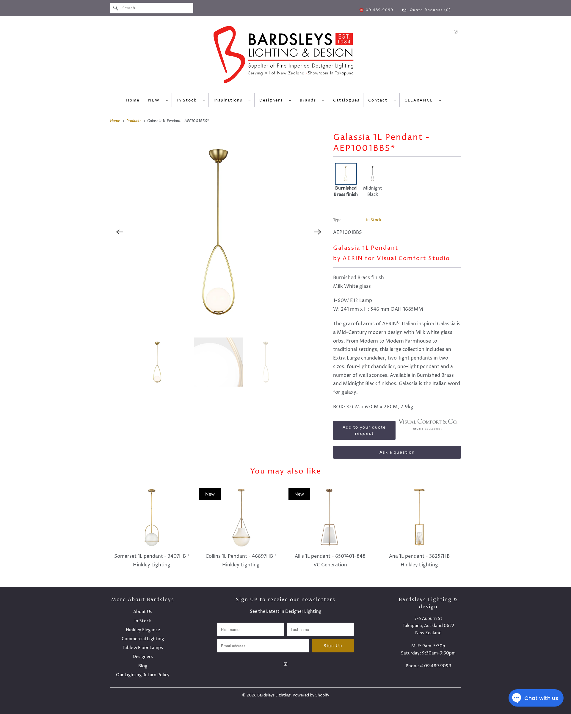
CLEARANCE (420, 100)
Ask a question (397, 452)
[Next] (317, 231)
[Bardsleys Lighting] (285, 56)
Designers (272, 100)
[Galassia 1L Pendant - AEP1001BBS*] (219, 232)
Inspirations (229, 100)
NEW (155, 100)
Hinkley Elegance (143, 630)
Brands (309, 100)
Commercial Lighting (143, 639)
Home (132, 100)
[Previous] (119, 231)
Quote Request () (429, 10)
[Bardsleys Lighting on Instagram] (455, 31)
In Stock (188, 100)
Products (134, 120)
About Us (142, 612)
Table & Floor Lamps (143, 648)
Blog (142, 666)
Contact (379, 100)
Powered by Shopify (311, 695)
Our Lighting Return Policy (143, 675)
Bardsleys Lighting (274, 695)
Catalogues (346, 100)
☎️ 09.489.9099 (376, 10)
